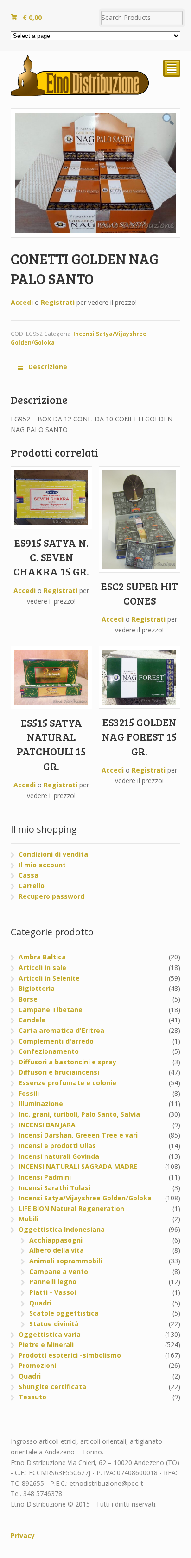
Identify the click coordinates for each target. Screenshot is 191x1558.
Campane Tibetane (51, 1009)
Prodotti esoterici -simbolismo (70, 1355)
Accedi (22, 302)
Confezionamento (49, 1051)
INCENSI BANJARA (47, 1124)
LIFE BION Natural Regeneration (71, 1208)
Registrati (58, 302)
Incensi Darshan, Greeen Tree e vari (78, 1135)
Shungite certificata (52, 1386)
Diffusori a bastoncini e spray (67, 1061)
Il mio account (42, 864)
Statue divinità (54, 1323)
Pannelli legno (52, 1281)
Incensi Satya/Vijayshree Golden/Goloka (85, 1197)
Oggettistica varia (50, 1334)
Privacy (23, 1535)
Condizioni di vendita (53, 854)
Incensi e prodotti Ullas (57, 1145)
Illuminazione (41, 1103)
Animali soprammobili (65, 1260)
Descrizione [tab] (46, 366)
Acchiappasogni (56, 1240)
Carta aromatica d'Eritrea (61, 1030)
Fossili (29, 1093)
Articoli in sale (42, 967)
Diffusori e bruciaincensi (59, 1072)
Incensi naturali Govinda (59, 1156)
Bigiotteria (37, 988)
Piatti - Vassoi (52, 1292)
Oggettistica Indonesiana (62, 1229)
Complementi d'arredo (56, 1041)
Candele (32, 1019)
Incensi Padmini (45, 1177)
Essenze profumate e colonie (67, 1082)
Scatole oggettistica (64, 1313)
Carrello (32, 885)
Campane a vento (58, 1271)
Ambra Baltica (42, 956)
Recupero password (51, 896)
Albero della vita (56, 1250)
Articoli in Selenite (49, 978)
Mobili (28, 1218)
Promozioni (37, 1365)
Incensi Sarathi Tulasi (54, 1187)
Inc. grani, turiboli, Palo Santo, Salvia (79, 1114)
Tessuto (32, 1396)
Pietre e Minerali (46, 1344)
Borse (28, 999)
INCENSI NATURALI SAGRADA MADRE (78, 1166)
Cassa (28, 875)
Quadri (40, 1302)
